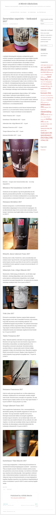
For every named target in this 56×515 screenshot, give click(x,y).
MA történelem (41, 12)
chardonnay (47, 84)
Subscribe (43, 49)
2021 (46, 72)
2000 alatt (44, 65)
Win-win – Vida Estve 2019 (8, 505)
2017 (4, 489)
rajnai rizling (47, 116)
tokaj (48, 137)
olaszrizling (46, 112)
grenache (44, 95)
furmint (46, 93)
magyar (5, 487)
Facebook (43, 149)
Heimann (44, 97)
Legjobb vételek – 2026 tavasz (18, 12)
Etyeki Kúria (44, 90)
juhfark (45, 100)
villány (44, 140)
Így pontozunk (32, 12)
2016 (51, 65)
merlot (43, 109)
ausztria (43, 74)
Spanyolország (46, 128)
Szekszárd (9, 489)
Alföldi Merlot (13, 23)
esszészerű (46, 88)
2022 (51, 72)
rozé (46, 121)
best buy (46, 78)
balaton (45, 77)
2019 (47, 70)
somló (44, 126)
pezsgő (47, 114)
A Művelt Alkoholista (28, 4)
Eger (50, 86)
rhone (43, 119)
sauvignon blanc (46, 124)
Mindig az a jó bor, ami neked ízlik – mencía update (29, 505)
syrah (43, 130)
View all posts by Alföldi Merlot (18, 498)
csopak (44, 86)
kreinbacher (46, 102)
